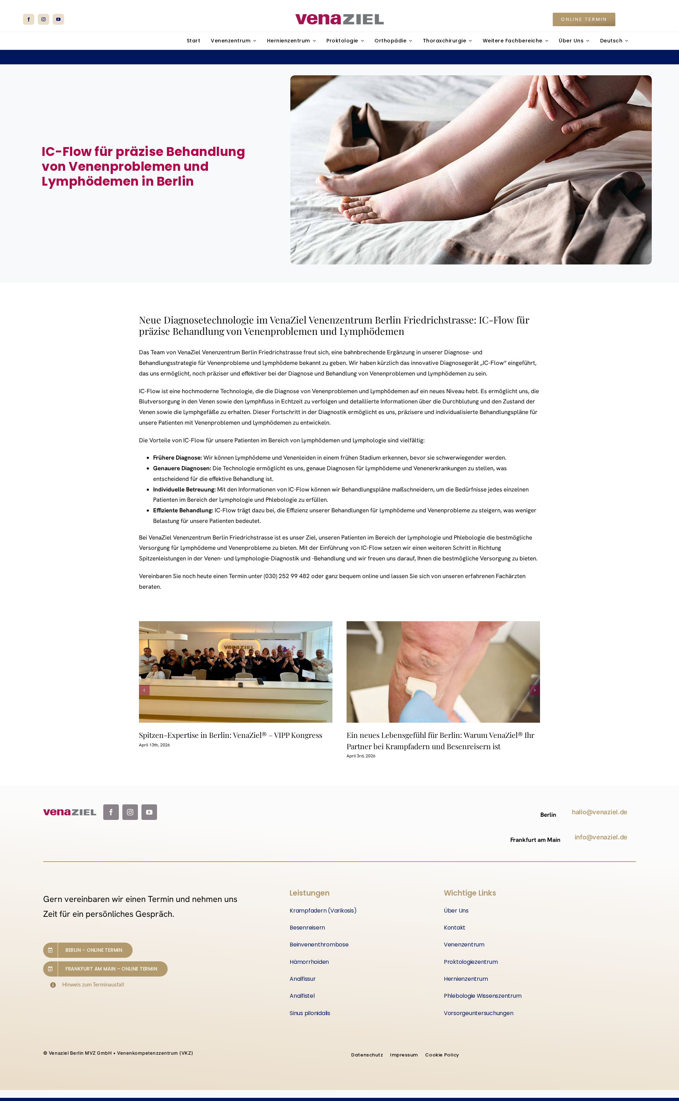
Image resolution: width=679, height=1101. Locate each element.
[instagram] (43, 19)
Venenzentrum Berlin (229, 352)
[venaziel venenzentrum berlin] (339, 17)
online (370, 576)
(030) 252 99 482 (287, 576)
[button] (144, 690)
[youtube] (58, 19)
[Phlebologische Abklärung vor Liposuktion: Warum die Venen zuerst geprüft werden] (443, 672)
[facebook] (28, 19)
